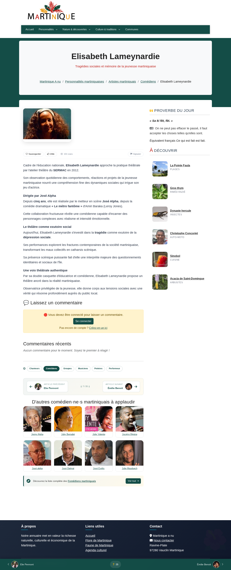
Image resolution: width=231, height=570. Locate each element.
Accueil (30, 29)
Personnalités (46, 29)
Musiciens (83, 368)
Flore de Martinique (98, 540)
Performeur (114, 368)
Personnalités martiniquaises (84, 81)
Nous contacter (164, 540)
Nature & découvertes (75, 29)
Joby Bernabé (68, 434)
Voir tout (132, 481)
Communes (131, 29)
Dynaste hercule (180, 210)
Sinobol (175, 256)
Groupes (67, 368)
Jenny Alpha (37, 434)
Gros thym (176, 188)
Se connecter (83, 321)
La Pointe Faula (180, 165)
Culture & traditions (106, 29)
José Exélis (99, 468)
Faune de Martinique (99, 545)
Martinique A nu (50, 81)
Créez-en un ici (98, 327)
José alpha (37, 468)
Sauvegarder (35, 154)
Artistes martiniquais (122, 81)
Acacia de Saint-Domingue (187, 278)
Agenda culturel (96, 550)
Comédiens (148, 81)
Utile (52, 154)
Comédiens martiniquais (82, 481)
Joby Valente (99, 434)
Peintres (98, 368)
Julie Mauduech (129, 468)
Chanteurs (34, 368)
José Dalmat (68, 468)
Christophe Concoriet (184, 233)
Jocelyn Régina (129, 434)
